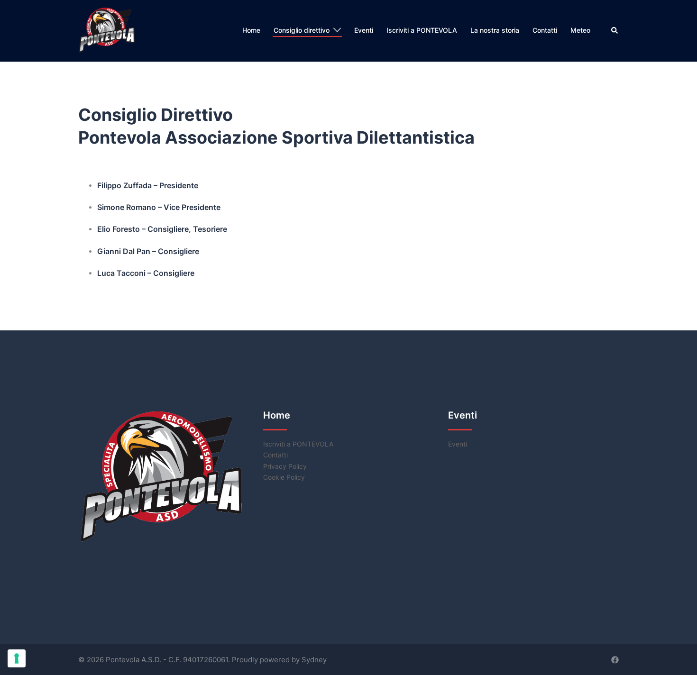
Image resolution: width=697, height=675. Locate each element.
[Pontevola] (107, 30)
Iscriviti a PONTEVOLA (421, 30)
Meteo (580, 30)
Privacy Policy (285, 466)
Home (251, 30)
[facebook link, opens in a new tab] (615, 659)
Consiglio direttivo (302, 30)
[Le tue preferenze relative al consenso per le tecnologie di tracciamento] (17, 658)
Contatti (544, 30)
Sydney (314, 659)
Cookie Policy (284, 477)
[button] (615, 31)
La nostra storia (494, 30)
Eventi (363, 30)
